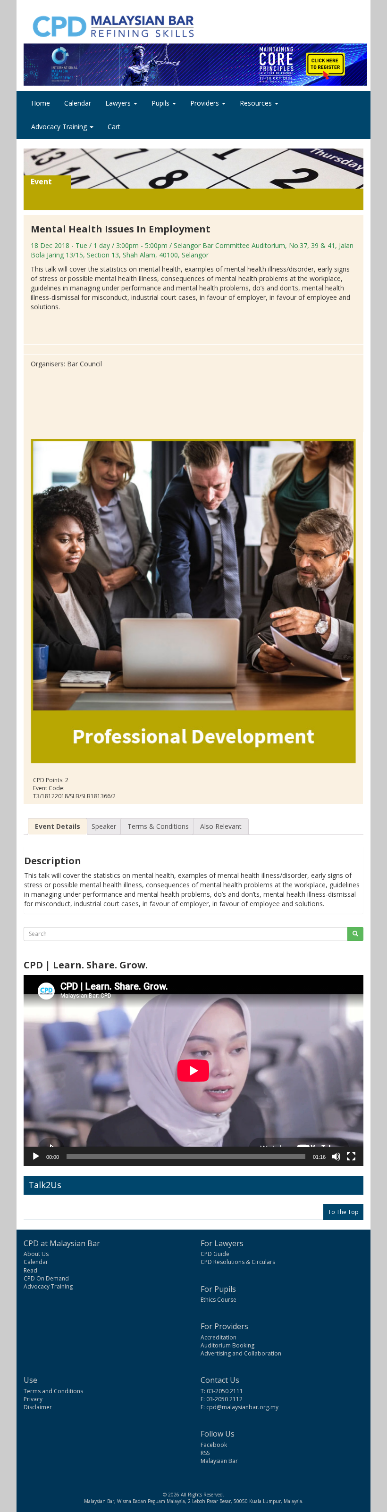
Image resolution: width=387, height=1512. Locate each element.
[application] (193, 1070)
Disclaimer (38, 1407)
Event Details (57, 826)
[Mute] (336, 1156)
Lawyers (119, 103)
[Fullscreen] (351, 1156)
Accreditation (218, 1337)
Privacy (33, 1399)
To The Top (343, 1212)
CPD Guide (215, 1254)
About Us (36, 1254)
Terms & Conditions (158, 826)
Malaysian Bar (219, 1461)
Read (30, 1270)
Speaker (104, 826)
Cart (114, 126)
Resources (257, 103)
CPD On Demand (46, 1278)
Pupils (161, 103)
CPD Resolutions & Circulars (238, 1262)
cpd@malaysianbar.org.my (242, 1407)
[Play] (36, 1156)
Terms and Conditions (53, 1391)
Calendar (77, 103)
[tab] (57, 826)
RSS (205, 1453)
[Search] (355, 934)
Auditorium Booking (227, 1345)
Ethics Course (218, 1300)
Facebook (214, 1445)
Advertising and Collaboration (241, 1353)
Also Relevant (221, 826)
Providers (205, 103)
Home (40, 103)
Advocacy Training (60, 126)
